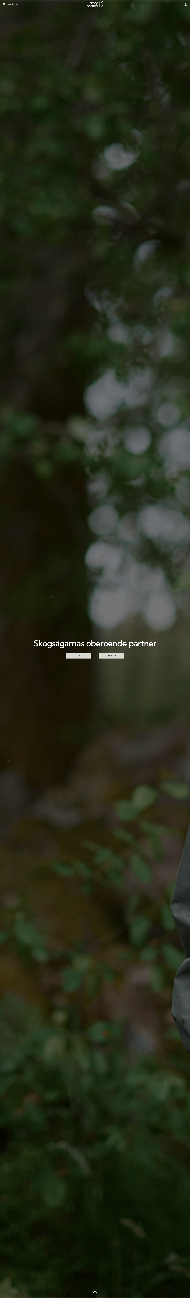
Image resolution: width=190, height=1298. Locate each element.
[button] (186, 4)
